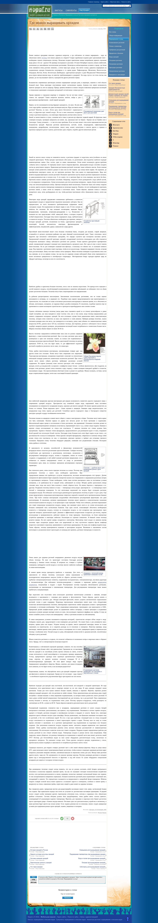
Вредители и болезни (116, 53)
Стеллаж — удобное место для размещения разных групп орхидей (94, 469)
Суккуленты (71, 10)
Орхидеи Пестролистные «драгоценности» (117, 89)
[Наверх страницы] (128, 918)
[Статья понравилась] (62, 818)
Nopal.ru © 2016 (33, 917)
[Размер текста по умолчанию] (37, 29)
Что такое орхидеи (117, 83)
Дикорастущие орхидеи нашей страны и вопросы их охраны (118, 95)
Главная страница (93, 2)
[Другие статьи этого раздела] (45, 29)
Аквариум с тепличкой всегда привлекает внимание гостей (93, 574)
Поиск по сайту (126, 2)
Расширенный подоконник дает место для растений (94, 112)
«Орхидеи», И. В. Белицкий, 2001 (97, 809)
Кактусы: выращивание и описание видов (41, 919)
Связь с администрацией (89, 917)
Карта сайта (104, 2)
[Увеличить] (94, 108)
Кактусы (58, 10)
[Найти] (130, 6)
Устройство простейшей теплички (91, 221)
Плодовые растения (115, 60)
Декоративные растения (117, 71)
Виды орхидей (114, 57)
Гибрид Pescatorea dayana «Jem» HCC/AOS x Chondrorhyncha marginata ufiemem (92, 358)
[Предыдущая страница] (30, 29)
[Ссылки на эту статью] (48, 29)
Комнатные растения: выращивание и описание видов (104, 919)
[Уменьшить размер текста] (34, 29)
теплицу (44, 58)
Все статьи (112, 32)
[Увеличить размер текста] (41, 29)
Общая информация (115, 35)
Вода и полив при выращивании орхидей (117, 114)
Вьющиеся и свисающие (117, 74)
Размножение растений (116, 42)
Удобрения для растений (117, 50)
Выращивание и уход (116, 39)
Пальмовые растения (116, 64)
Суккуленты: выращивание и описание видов (71, 919)
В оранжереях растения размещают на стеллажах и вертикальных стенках (93, 671)
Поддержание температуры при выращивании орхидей (118, 107)
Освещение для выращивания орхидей (118, 101)
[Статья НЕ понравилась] (72, 818)
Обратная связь (115, 2)
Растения (84, 10)
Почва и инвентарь (115, 46)
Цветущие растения (115, 67)
